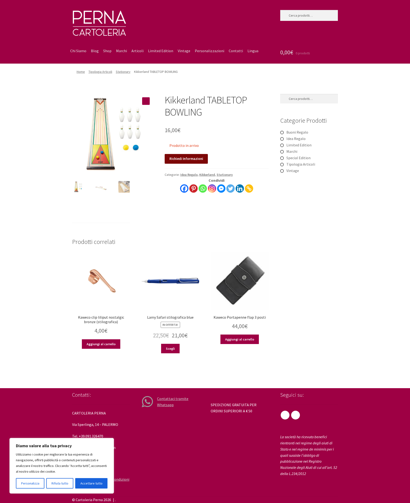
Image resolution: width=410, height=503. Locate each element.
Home (81, 72)
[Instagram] (212, 188)
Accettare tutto (91, 483)
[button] (146, 101)
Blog (95, 50)
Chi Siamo (78, 50)
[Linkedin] (240, 188)
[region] (61, 466)
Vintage (184, 50)
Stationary (123, 72)
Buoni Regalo (297, 132)
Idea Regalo (189, 174)
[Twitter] (230, 188)
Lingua (252, 50)
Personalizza (30, 483)
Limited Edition (160, 50)
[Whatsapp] (203, 188)
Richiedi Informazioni (186, 158)
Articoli (137, 50)
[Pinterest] (193, 188)
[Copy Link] (249, 188)
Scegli (170, 348)
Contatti (236, 50)
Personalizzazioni (209, 50)
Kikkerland (207, 174)
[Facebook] (184, 188)
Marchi (121, 50)
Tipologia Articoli (100, 72)
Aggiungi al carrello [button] (101, 344)
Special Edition (298, 157)
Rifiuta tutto (59, 483)
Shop (107, 50)
